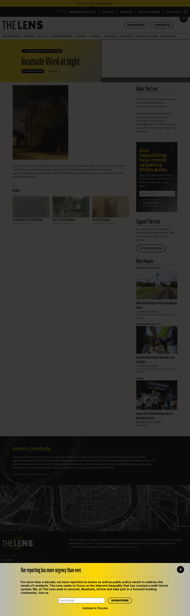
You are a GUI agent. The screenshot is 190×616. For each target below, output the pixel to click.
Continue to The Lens (95, 607)
